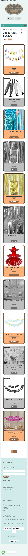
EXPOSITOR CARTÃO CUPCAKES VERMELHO (14, 255)
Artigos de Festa (8, 29)
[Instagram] (11, 536)
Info (14, 105)
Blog (22, 523)
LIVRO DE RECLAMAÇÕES (8, 491)
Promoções (13, 523)
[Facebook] (8, 536)
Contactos (14, 524)
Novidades (18, 523)
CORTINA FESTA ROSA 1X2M (14, 220)
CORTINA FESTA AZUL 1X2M (14, 119)
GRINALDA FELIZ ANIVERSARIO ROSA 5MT (14, 421)
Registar (6, 476)
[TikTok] (17, 536)
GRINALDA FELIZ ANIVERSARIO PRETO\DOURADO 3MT (14, 387)
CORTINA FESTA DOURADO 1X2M (14, 184)
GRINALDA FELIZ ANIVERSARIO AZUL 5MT (14, 289)
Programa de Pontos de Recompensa (11, 495)
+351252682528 (6, 508)
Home (5, 523)
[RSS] (20, 536)
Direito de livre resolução (8, 497)
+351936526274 (6, 512)
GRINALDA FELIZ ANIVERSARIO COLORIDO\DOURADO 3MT (14, 355)
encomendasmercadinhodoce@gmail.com (12, 505)
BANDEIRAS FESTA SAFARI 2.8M (14, 55)
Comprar (14, 72)
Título (10, 39)
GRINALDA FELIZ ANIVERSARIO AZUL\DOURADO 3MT (14, 322)
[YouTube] (14, 536)
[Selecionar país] (25, 25)
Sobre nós (8, 523)
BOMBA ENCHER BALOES (14, 87)
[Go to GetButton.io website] (3, 554)
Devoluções (5, 493)
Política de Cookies (7, 489)
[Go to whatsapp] (3, 552)
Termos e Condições (7, 484)
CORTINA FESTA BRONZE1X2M (14, 152)
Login (18, 18)
